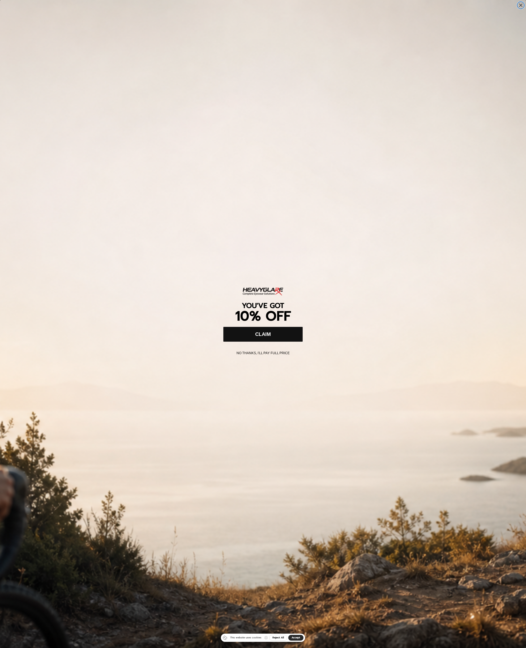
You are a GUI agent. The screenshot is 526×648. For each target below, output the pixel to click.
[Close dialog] (520, 5)
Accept (296, 637)
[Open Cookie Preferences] (266, 637)
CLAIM (263, 334)
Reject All (278, 637)
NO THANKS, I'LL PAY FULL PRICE (263, 353)
